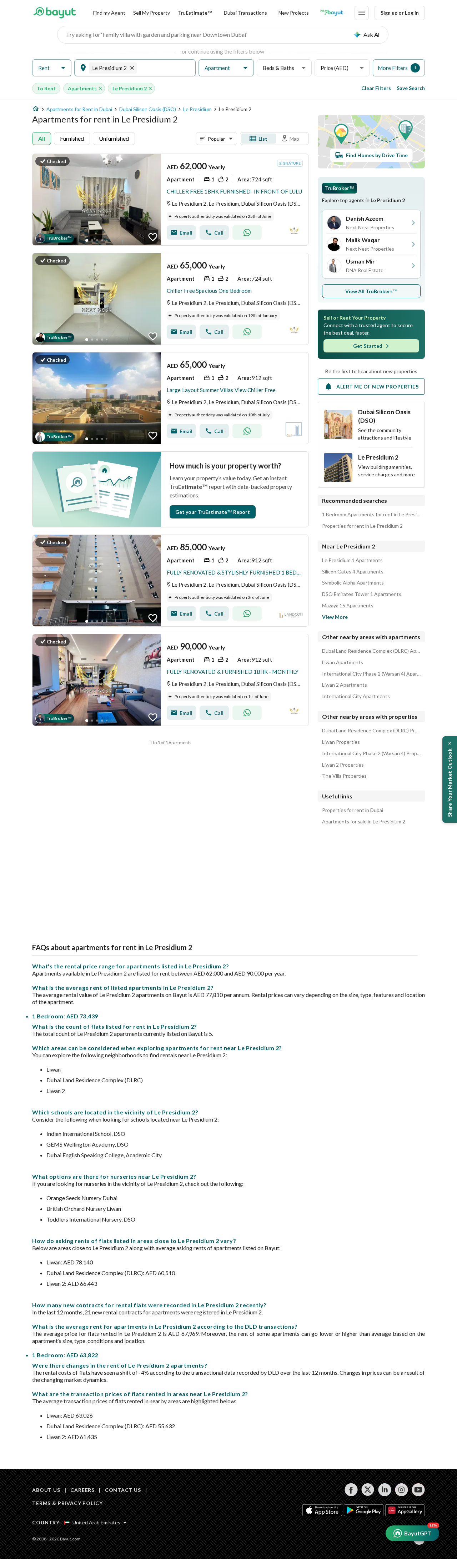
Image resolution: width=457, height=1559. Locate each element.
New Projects (293, 13)
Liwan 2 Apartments (344, 685)
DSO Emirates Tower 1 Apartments (361, 594)
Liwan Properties (341, 742)
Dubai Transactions (245, 13)
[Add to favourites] (152, 237)
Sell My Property (151, 13)
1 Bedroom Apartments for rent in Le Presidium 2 (371, 514)
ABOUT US (46, 1490)
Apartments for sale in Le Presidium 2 (363, 821)
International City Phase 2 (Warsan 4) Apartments (371, 674)
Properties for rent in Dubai (352, 810)
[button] (51, 68)
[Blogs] (332, 13)
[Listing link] (170, 199)
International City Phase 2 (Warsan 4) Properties (371, 753)
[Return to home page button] (54, 13)
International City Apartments (356, 696)
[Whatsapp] (247, 232)
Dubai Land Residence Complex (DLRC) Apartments (371, 651)
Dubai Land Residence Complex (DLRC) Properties (371, 730)
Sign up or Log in (400, 13)
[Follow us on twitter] (368, 1489)
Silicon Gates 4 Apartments (352, 572)
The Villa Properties (344, 776)
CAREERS (82, 1490)
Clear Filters (376, 88)
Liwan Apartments (342, 662)
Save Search (411, 88)
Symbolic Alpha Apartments (353, 583)
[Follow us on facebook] (351, 1489)
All (41, 138)
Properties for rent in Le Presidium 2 (362, 526)
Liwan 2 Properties (343, 765)
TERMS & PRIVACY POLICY (67, 1503)
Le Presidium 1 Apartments (352, 560)
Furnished (72, 138)
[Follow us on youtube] (418, 1489)
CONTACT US (123, 1490)
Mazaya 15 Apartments (347, 605)
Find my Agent (109, 13)
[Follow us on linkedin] (384, 1489)
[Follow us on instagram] (401, 1489)
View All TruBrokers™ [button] (371, 291)
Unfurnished (114, 138)
